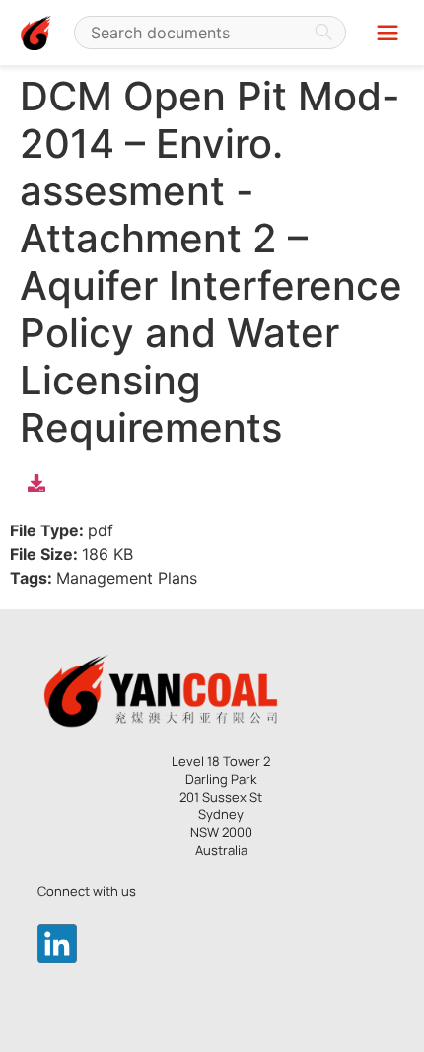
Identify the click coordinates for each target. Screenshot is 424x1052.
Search (323, 32)
